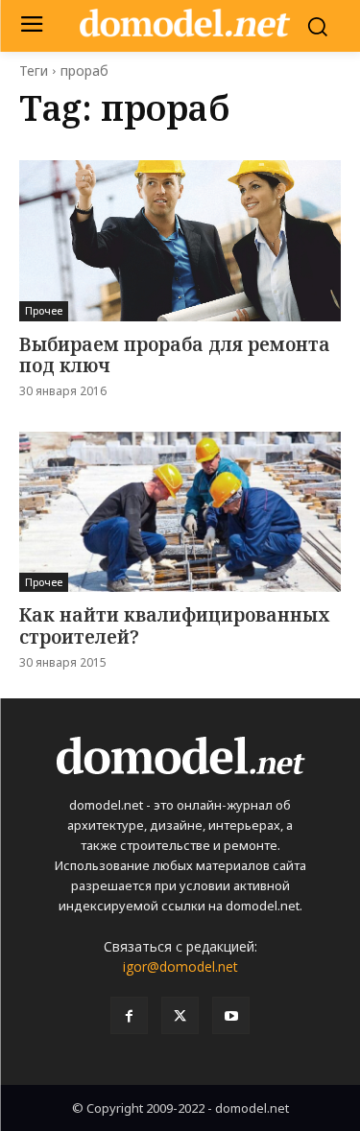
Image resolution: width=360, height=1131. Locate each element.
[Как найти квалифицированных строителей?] (180, 512)
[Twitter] (180, 1015)
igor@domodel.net (180, 966)
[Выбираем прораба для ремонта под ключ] (180, 240)
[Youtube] (231, 1015)
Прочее (43, 310)
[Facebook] (129, 1015)
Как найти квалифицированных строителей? (174, 625)
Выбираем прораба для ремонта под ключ (174, 355)
